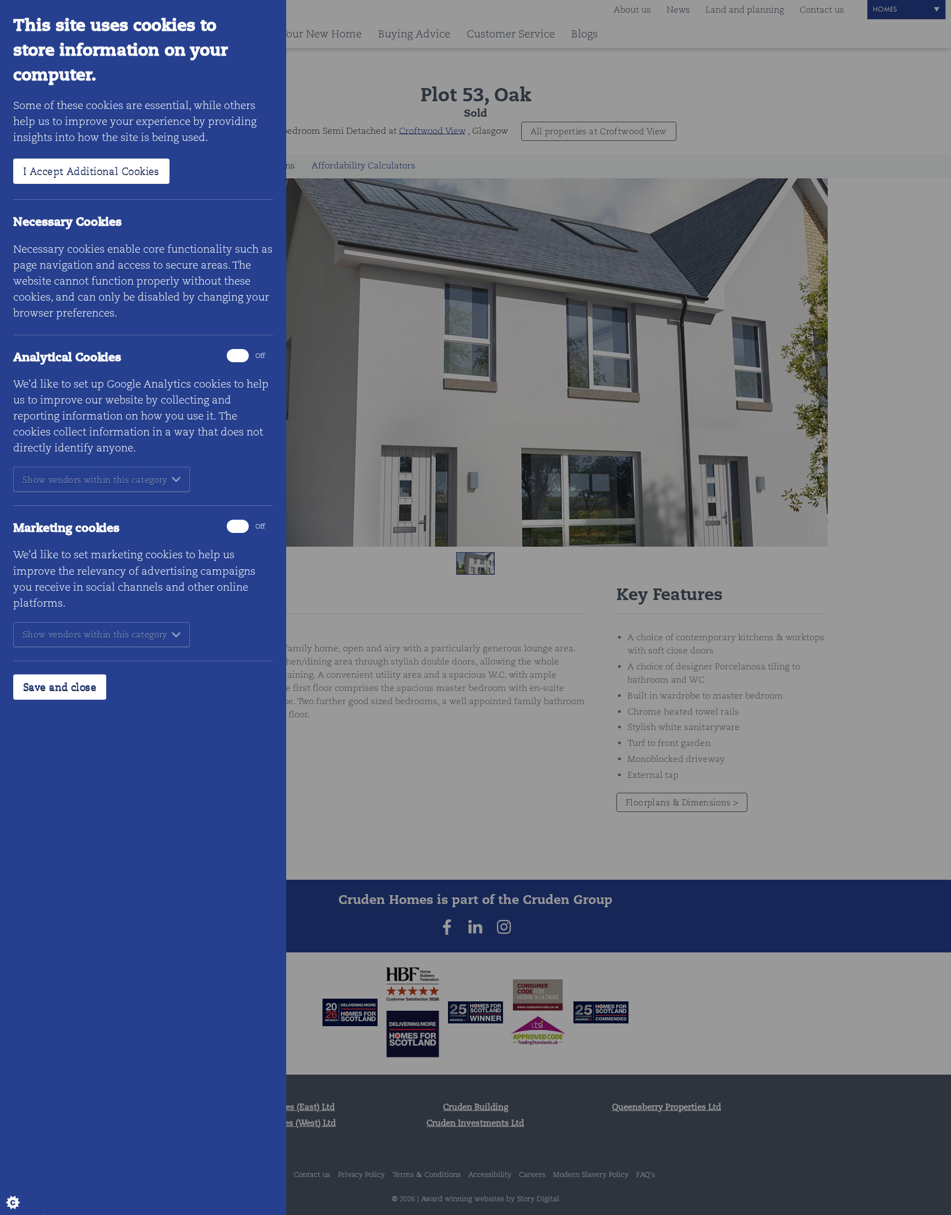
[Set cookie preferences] (22, 1193)
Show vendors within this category (95, 480)
